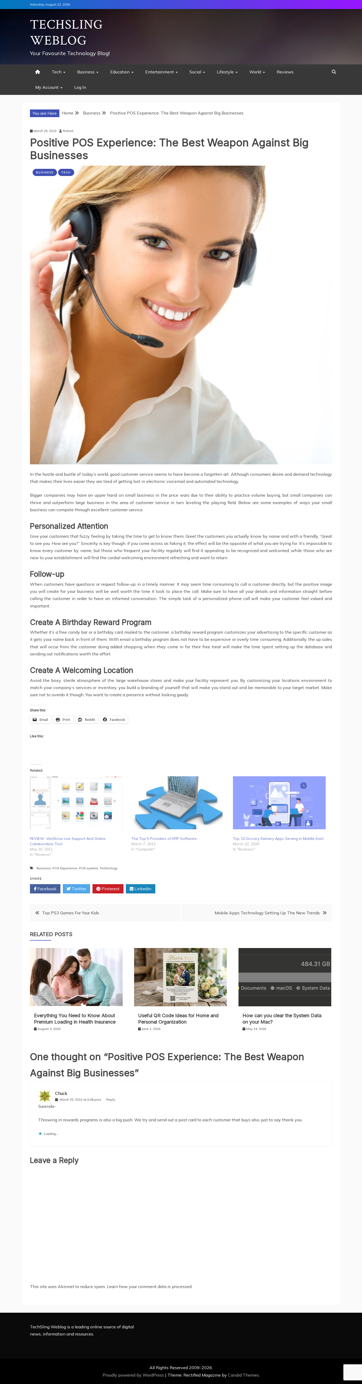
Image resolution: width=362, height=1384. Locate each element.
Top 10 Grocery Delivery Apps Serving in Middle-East (278, 838)
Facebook (46, 888)
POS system (88, 868)
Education (120, 71)
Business (86, 71)
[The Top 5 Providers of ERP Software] (179, 802)
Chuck (61, 1093)
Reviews (285, 71)
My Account (47, 87)
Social (195, 71)
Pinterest (110, 888)
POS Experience (64, 868)
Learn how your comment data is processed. (149, 1286)
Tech (56, 71)
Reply (110, 1099)
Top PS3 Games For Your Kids (70, 912)
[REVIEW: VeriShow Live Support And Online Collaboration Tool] (78, 802)
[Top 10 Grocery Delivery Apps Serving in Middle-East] (281, 802)
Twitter (78, 888)
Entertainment (159, 71)
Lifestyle (225, 71)
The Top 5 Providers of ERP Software (164, 838)
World (255, 71)
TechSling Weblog (66, 32)
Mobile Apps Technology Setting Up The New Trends (267, 912)
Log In (80, 87)
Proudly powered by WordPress (134, 1375)
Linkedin (142, 888)
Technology (108, 868)
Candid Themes (243, 1375)
